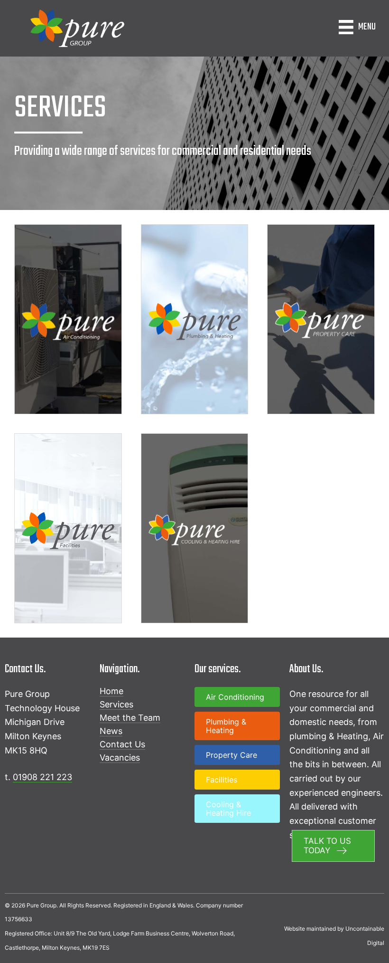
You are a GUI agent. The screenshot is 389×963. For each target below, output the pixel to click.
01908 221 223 (42, 777)
